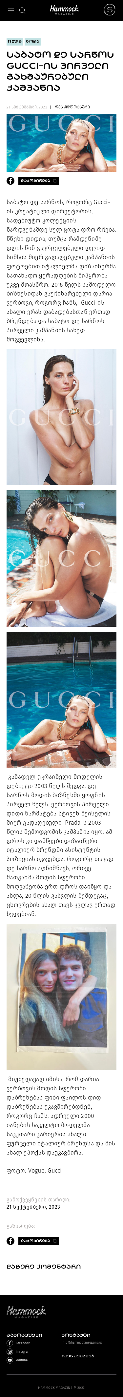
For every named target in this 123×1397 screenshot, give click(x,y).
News (15, 41)
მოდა (32, 41)
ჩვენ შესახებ (78, 1356)
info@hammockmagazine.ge (82, 1343)
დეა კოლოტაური (72, 107)
